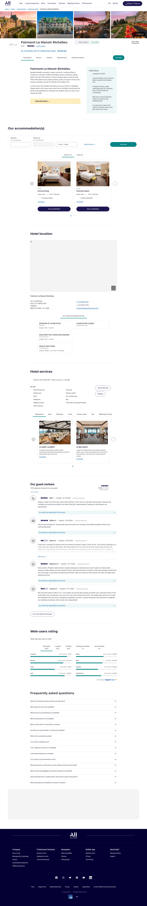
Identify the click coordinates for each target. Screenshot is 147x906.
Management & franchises (20, 856)
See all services (103, 388)
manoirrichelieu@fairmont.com (87, 308)
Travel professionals (43, 859)
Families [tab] (69, 647)
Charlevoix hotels (33, 9)
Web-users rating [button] (44, 631)
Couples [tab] (58, 647)
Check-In (15, 139)
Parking (100, 394)
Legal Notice (86, 887)
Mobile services (90, 853)
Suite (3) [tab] (80, 155)
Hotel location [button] (41, 234)
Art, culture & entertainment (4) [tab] (73, 316)
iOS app (88, 856)
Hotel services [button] (41, 371)
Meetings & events (42, 856)
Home (7, 9)
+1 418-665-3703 (82, 302)
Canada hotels (21, 9)
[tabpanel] (73, 188)
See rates (118, 58)
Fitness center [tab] (82, 414)
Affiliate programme (18, 866)
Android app (89, 859)
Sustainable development (20, 863)
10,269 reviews (40, 46)
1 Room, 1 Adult (63, 144)
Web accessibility (66, 853)
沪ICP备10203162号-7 (80, 892)
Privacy (67, 887)
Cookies (75, 887)
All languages (65, 859)
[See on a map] (73, 265)
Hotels (13, 9)
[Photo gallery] (73, 24)
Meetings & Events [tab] (105, 414)
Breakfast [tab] (59, 414)
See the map (61, 51)
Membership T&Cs (55, 887)
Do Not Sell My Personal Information (105, 887)
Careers (14, 859)
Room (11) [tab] (68, 155)
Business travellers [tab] (83, 647)
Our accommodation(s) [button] (26, 128)
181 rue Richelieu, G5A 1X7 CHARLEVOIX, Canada (38, 51)
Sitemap (63, 856)
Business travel (41, 853)
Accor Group (16, 853)
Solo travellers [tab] (99, 647)
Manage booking (115, 853)
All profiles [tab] (46, 647)
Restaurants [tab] (39, 414)
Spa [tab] (92, 414)
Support (112, 856)
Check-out (38, 139)
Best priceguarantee (135, 42)
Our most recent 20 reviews (42, 614)
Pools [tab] (70, 414)
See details (42, 457)
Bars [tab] (50, 414)
